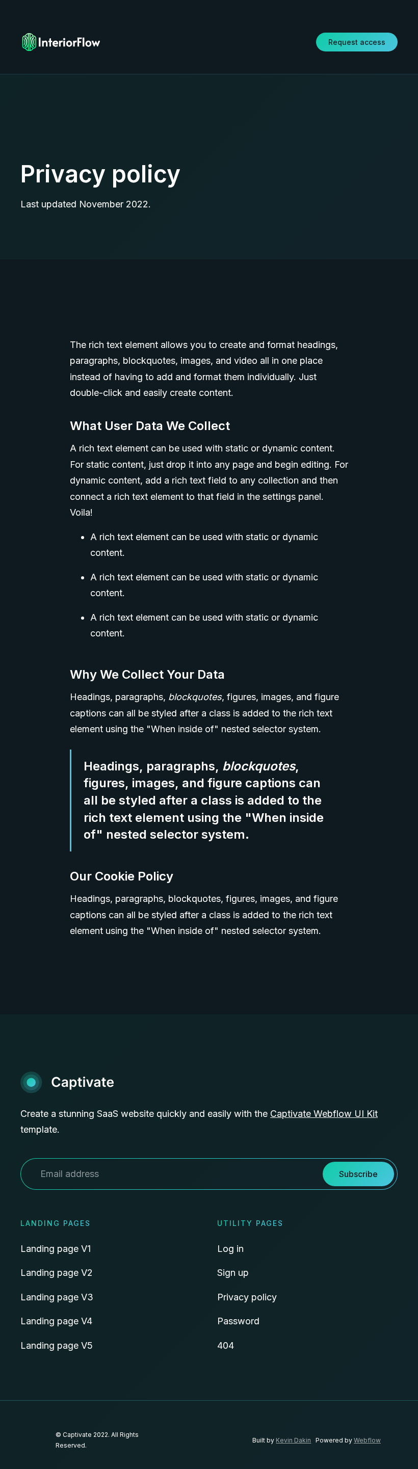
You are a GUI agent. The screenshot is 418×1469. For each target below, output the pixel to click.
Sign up (233, 1272)
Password (238, 1321)
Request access (356, 42)
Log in (230, 1248)
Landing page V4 (56, 1321)
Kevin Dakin (293, 1440)
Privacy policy (247, 1297)
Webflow (367, 1440)
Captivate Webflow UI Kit (324, 1113)
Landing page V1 (55, 1248)
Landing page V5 (56, 1345)
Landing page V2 (56, 1272)
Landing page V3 (56, 1297)
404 (225, 1345)
